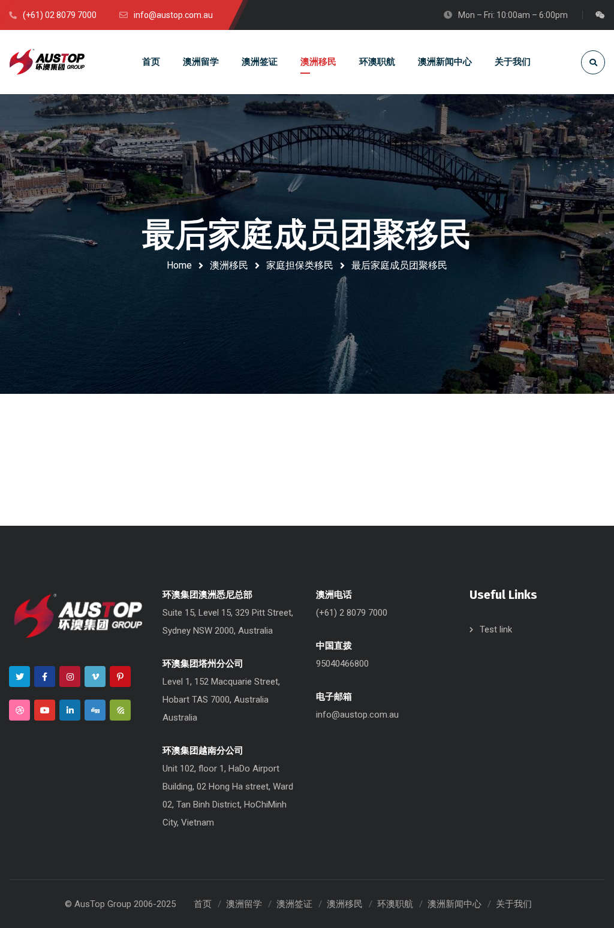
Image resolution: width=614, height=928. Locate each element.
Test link (496, 629)
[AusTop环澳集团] (47, 62)
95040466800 (342, 663)
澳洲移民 (229, 265)
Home (179, 265)
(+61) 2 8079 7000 (351, 612)
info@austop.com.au (357, 714)
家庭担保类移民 (299, 265)
